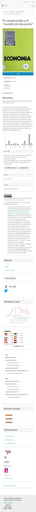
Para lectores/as (9, 436)
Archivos (11, 11)
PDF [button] (18, 73)
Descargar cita (24, 167)
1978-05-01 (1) (7, 88)
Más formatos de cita (10, 167)
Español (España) (9, 270)
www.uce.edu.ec (8, 502)
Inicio (5, 11)
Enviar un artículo (10, 278)
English (7, 266)
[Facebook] (5, 286)
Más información (8, 478)
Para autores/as (9, 440)
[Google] (11, 286)
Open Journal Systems (10, 485)
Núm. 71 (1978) (20, 11)
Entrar (33, 2)
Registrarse (26, 2)
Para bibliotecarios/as (11, 443)
